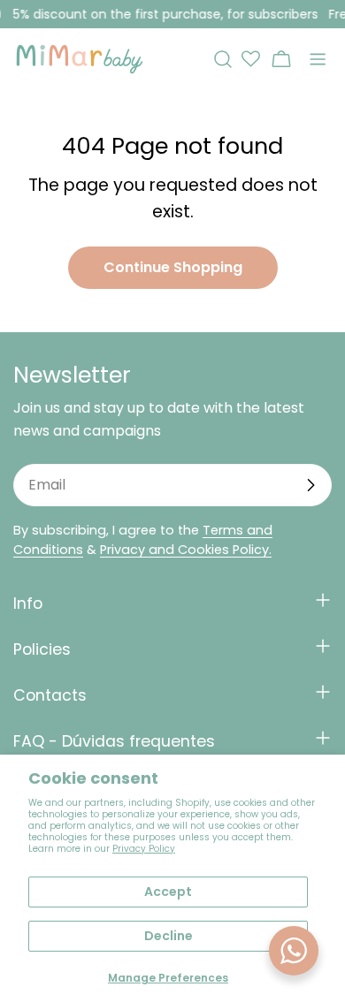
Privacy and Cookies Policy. (186, 549)
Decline (168, 936)
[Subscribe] (310, 485)
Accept (168, 891)
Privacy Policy (143, 848)
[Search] (223, 59)
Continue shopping (173, 267)
